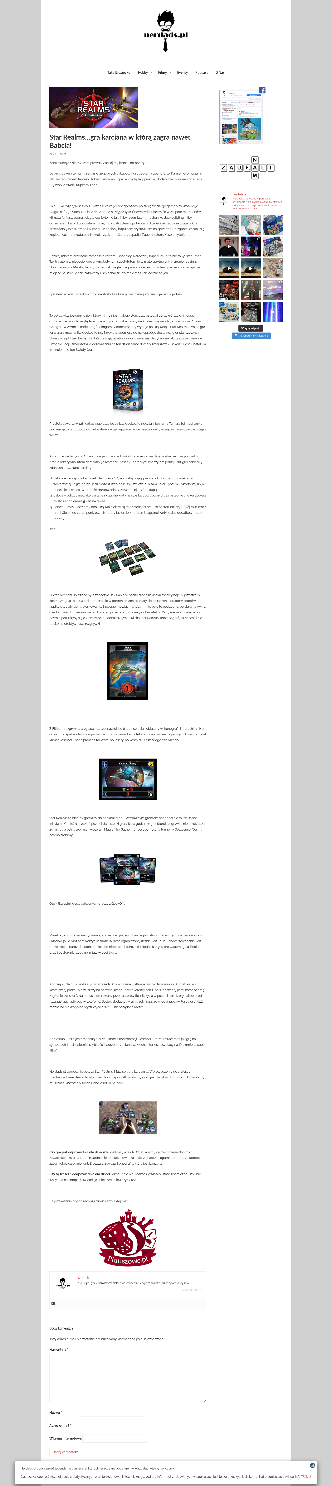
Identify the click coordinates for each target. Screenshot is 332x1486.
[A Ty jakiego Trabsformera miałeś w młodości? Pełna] (251, 268)
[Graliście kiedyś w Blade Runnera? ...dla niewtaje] (229, 290)
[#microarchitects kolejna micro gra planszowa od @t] (229, 312)
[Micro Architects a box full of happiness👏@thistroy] (273, 225)
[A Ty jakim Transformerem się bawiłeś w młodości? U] (229, 268)
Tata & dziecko (118, 72)
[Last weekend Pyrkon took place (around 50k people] (251, 290)
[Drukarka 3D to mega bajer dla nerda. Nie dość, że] (229, 225)
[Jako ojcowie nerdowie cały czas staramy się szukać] (273, 268)
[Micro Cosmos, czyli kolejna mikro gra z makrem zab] (273, 290)
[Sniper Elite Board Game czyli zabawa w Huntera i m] (251, 312)
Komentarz (58, 1349)
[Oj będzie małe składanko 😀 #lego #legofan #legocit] (273, 246)
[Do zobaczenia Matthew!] (229, 246)
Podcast (201, 72)
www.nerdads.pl (192, 1289)
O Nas (220, 72)
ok (313, 1465)
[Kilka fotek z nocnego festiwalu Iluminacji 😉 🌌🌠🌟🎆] (251, 246)
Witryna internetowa (65, 1438)
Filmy (162, 72)
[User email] (53, 1304)
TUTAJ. (306, 1477)
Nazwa (55, 1412)
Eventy (182, 72)
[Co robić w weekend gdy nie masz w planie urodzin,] (251, 225)
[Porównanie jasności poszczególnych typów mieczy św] (273, 312)
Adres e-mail (60, 1425)
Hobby (143, 72)
